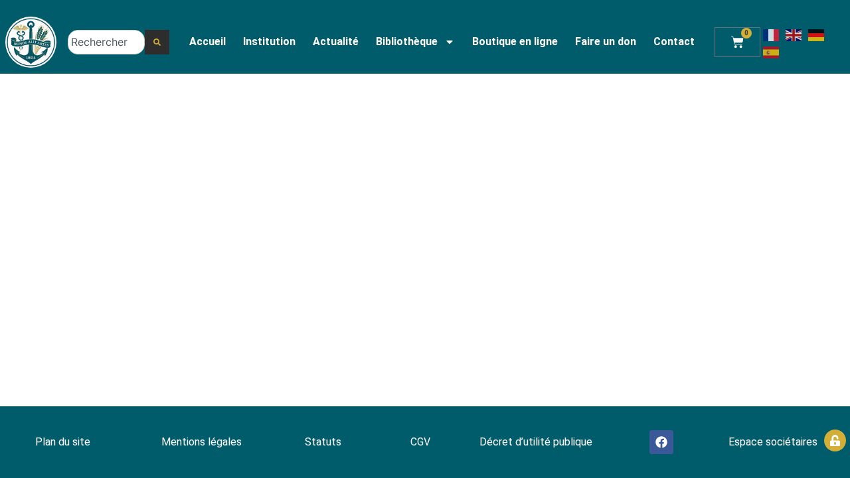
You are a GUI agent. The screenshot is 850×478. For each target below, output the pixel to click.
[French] (771, 34)
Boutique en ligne (515, 41)
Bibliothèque (407, 41)
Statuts (323, 442)
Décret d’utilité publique (535, 442)
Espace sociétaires (772, 442)
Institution (269, 41)
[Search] (157, 42)
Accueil (207, 41)
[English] (794, 34)
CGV (420, 442)
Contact (674, 41)
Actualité (336, 41)
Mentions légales (201, 442)
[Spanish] (771, 51)
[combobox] (106, 42)
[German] (816, 34)
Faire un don (605, 41)
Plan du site (62, 442)
